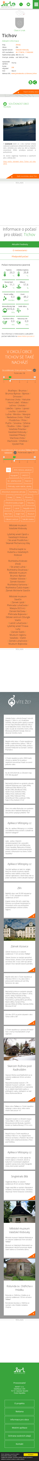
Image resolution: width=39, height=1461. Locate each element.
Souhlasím (30, 1454)
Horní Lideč (13, 402)
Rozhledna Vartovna (17, 584)
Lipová (26, 408)
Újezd (25, 426)
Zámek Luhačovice (18, 640)
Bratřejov (12, 390)
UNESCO (25, 475)
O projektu (19, 1403)
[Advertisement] (19, 204)
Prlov (24, 420)
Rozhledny (33, 492)
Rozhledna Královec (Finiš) (17, 562)
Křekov (24, 402)
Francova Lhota (13, 399)
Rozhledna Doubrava (17, 569)
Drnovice (17, 396)
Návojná (26, 414)
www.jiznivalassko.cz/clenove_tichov (24, 73)
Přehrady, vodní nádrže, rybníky (19, 486)
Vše (8, 470)
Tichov (9, 35)
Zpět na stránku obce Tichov (28, 176)
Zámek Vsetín (18, 631)
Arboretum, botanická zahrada (13, 492)
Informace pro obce (19, 1419)
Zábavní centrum (11, 519)
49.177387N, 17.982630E (24, 52)
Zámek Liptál (18, 602)
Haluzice (26, 399)
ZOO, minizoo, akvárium (23, 470)
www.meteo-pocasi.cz (26, 336)
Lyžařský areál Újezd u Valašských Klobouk (18, 536)
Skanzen (28, 481)
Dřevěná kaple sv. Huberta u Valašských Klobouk (17, 552)
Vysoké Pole (18, 443)
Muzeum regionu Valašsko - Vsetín (18, 636)
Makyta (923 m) (17, 608)
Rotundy (30, 503)
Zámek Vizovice (17, 581)
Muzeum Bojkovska (18, 643)
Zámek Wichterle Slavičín (18, 590)
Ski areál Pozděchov (18, 540)
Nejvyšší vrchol (28, 508)
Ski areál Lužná (18, 566)
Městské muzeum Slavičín (18, 598)
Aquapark (14, 475)
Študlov (11, 426)
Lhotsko (21, 405)
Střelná (26, 423)
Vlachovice (12, 440)
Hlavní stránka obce (30, 92)
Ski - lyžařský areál (14, 481)
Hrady (9, 497)
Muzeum (31, 514)
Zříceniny (28, 497)
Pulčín (9, 423)
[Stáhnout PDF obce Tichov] (30, 82)
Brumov (22, 390)
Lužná (8, 414)
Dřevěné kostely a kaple (14, 503)
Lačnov (12, 405)
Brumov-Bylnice (12, 393)
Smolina (17, 423)
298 (12, 67)
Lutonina (21, 411)
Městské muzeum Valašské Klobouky (18, 527)
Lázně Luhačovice (17, 623)
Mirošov (17, 414)
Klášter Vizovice (18, 578)
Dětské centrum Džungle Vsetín (18, 619)
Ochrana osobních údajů (19, 1435)
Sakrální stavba (28, 519)
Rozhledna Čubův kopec (17, 587)
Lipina (18, 408)
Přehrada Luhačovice (17, 605)
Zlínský (18, 45)
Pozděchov (14, 420)
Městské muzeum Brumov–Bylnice (18, 574)
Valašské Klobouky (22, 50)
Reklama (20, 1411)
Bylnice (25, 393)
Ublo (18, 426)
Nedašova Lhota (15, 417)
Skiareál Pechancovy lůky (18, 543)
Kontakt (19, 1444)
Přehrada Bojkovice (17, 614)
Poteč (27, 417)
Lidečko (9, 408)
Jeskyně (8, 508)
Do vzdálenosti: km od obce (17, 370)
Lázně (16, 508)
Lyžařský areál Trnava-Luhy (18, 627)
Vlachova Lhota (17, 437)
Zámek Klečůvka (17, 611)
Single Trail (20, 514)
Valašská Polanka (17, 429)
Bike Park (8, 514)
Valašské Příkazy (17, 435)
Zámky (18, 497)
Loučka (12, 411)
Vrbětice (23, 440)
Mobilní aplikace (19, 1427)
